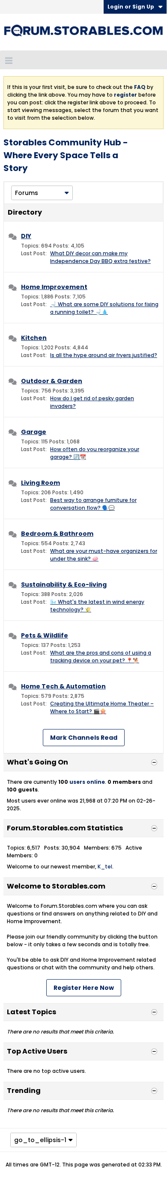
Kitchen (34, 338)
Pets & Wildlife (44, 635)
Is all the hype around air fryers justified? (103, 355)
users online (87, 781)
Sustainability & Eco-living (64, 584)
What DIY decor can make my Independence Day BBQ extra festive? (100, 257)
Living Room (40, 482)
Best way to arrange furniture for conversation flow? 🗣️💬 (93, 503)
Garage (33, 432)
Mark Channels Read (83, 737)
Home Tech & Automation (63, 686)
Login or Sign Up (130, 6)
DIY (26, 236)
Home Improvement (54, 287)
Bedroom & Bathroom (57, 533)
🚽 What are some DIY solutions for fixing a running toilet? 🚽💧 (104, 308)
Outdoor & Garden (51, 381)
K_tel (105, 866)
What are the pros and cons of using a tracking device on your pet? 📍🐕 (100, 656)
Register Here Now (84, 987)
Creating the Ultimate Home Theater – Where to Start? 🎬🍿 (102, 707)
